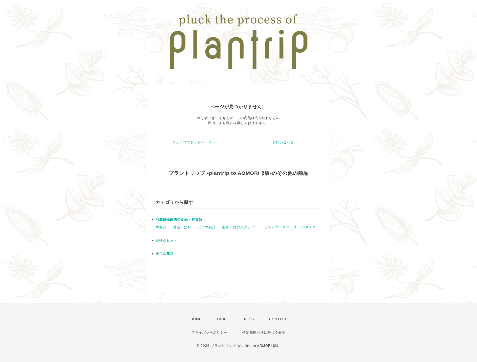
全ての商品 (165, 254)
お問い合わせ (283, 142)
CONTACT (278, 319)
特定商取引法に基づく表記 (263, 332)
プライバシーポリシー (209, 332)
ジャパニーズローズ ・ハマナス (290, 227)
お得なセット (166, 240)
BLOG (249, 319)
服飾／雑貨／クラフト (240, 227)
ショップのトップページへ (193, 142)
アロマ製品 (207, 227)
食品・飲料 (182, 227)
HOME (196, 319)
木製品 (161, 227)
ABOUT (222, 319)
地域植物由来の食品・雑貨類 (179, 219)
